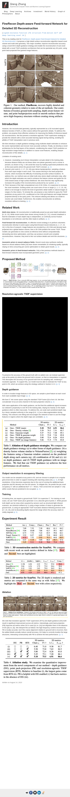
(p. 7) (61, 634)
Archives (27, 11)
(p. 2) (50, 167)
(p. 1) (25, 153)
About (17, 13)
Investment (37, 11)
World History (50, 11)
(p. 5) (15, 512)
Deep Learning (16, 11)
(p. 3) (58, 384)
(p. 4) (28, 396)
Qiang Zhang (18, 4)
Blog (6, 11)
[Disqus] (35, 709)
